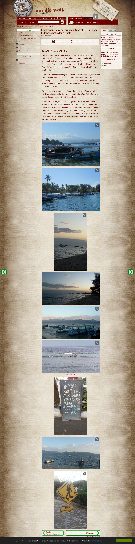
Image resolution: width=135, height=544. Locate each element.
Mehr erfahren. (96, 541)
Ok (124, 541)
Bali (19, 47)
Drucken (59, 42)
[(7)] (17, 44)
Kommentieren (78, 42)
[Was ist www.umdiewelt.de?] (96, 16)
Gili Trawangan (25, 57)
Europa (44, 18)
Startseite (28, 26)
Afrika (62, 18)
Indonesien (43, 26)
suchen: (29, 22)
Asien (53, 18)
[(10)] (17, 47)
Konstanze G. (47, 35)
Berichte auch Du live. (88, 22)
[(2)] (17, 60)
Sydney (21, 44)
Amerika (22, 18)
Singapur (21, 63)
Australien (33, 18)
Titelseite (21, 33)
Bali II (20, 59)
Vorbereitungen (24, 36)
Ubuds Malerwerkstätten (53, 533)
